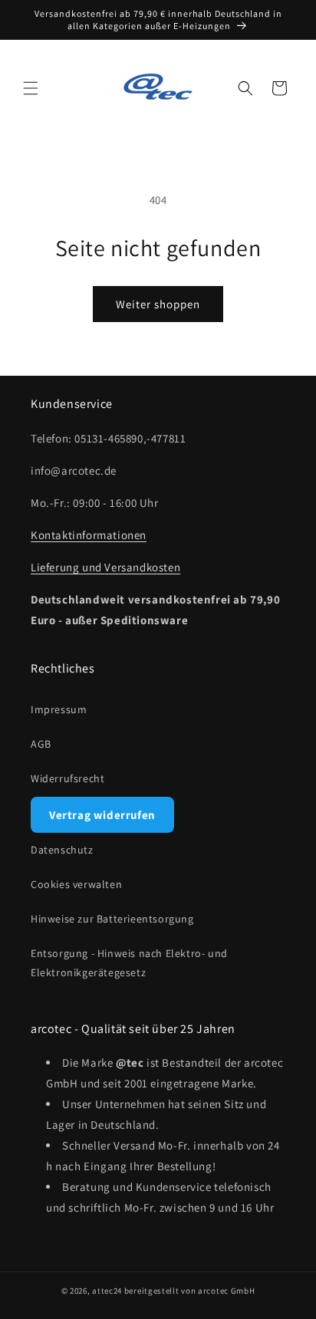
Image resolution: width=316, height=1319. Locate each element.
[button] (31, 88)
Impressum (59, 709)
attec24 (107, 1290)
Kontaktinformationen (88, 535)
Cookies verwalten (76, 884)
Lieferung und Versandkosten (105, 567)
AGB (41, 744)
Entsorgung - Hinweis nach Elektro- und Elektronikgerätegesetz (129, 962)
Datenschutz (62, 850)
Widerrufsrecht (67, 778)
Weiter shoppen (158, 304)
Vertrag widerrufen (102, 815)
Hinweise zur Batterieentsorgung (112, 919)
